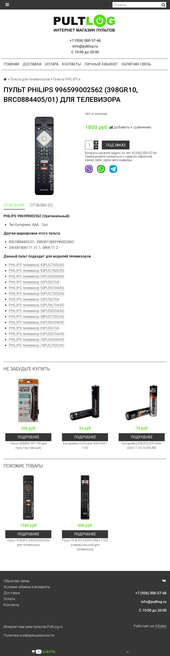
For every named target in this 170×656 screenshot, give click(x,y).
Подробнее (28, 437)
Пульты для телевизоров (30, 79)
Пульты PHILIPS (65, 79)
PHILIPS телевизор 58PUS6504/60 (36, 311)
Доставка (32, 64)
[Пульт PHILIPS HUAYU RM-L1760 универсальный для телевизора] (85, 498)
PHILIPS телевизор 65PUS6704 (34, 328)
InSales (160, 626)
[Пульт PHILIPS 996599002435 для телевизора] (28, 498)
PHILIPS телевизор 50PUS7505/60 (36, 294)
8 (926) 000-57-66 (144, 153)
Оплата (51, 64)
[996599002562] (44, 155)
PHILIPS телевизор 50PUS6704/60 (36, 288)
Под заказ (116, 145)
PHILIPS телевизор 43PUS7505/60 (36, 265)
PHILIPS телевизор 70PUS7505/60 (36, 345)
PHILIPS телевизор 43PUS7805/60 (36, 271)
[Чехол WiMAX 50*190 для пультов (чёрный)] (28, 400)
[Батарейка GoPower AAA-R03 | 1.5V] (85, 400)
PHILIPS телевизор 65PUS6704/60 (36, 334)
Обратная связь (136, 64)
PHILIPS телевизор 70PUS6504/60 (36, 340)
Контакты (71, 64)
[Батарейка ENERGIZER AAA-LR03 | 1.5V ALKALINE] (142, 400)
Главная (11, 64)
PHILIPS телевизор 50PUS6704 (34, 282)
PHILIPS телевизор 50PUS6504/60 (36, 276)
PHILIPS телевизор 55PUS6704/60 (36, 305)
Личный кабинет (101, 64)
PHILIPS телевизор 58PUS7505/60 (36, 317)
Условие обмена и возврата (27, 587)
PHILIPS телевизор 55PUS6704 (34, 299)
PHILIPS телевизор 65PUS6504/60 (36, 322)
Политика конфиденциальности (29, 635)
